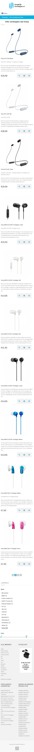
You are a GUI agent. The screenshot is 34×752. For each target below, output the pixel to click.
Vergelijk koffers (22, 717)
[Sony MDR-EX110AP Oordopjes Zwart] (17, 208)
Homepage (5, 17)
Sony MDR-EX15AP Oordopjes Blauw (11, 439)
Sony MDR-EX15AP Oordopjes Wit (11, 280)
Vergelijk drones (22, 700)
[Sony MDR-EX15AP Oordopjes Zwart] (17, 369)
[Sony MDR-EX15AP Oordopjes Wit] (17, 263)
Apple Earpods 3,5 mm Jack (8, 696)
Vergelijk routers (22, 711)
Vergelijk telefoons (22, 732)
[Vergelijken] (29, 75)
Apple (4, 595)
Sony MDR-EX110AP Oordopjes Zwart (12, 225)
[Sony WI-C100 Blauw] (17, 41)
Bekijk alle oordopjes (6, 679)
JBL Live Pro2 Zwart (6, 718)
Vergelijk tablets (22, 724)
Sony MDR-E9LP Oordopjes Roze (10, 548)
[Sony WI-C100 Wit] (17, 97)
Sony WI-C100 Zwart (7, 169)
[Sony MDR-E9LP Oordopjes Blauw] (17, 476)
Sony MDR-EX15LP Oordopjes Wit (11, 334)
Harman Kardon (7, 604)
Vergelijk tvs (21, 734)
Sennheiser (6, 622)
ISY (4, 606)
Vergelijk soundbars (23, 713)
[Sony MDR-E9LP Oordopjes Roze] (17, 531)
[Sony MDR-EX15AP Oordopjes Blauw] (17, 422)
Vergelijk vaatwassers (23, 692)
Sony (5, 628)
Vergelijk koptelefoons (23, 705)
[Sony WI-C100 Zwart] (17, 152)
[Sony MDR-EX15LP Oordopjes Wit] (17, 317)
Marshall (5, 617)
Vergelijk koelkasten (23, 690)
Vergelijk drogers (22, 698)
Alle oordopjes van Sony (16, 17)
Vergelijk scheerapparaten (24, 702)
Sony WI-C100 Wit (6, 114)
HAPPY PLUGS (7, 601)
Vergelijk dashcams (23, 696)
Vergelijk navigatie (22, 709)
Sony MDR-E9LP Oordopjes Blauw (11, 493)
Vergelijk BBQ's (22, 726)
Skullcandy (3, 673)
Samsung (5, 620)
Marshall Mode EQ (5, 690)
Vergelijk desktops (22, 728)
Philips (2, 666)
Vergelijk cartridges (23, 694)
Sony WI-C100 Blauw (7, 58)
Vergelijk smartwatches (24, 722)
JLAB (4, 612)
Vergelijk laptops (22, 707)
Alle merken (5, 593)
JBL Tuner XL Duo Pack (7, 698)
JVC (4, 614)
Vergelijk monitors (22, 730)
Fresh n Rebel (7, 598)
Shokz (4, 625)
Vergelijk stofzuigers (23, 715)
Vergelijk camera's (23, 718)
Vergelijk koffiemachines (24, 703)
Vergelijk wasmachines (24, 735)
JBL (4, 609)
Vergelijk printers (22, 720)
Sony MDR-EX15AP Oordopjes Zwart (11, 386)
